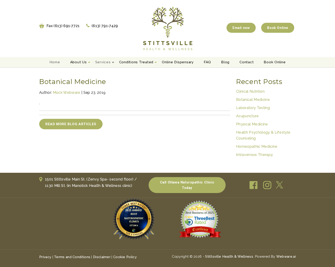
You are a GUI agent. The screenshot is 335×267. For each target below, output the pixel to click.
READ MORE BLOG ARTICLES (70, 124)
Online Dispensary (178, 62)
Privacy (45, 257)
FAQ (207, 62)
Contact (247, 62)
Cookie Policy (125, 257)
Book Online (277, 28)
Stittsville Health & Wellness (229, 256)
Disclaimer (102, 257)
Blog (225, 62)
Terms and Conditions (72, 257)
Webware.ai (286, 256)
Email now (241, 28)
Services (103, 62)
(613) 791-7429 (105, 26)
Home (54, 62)
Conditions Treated (136, 62)
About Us (78, 62)
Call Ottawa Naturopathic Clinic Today (187, 185)
